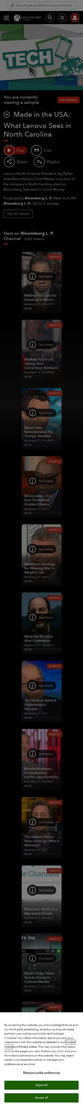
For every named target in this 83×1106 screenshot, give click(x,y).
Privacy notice (28, 1047)
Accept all (41, 1098)
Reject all (41, 1085)
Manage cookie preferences (41, 1073)
